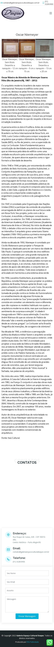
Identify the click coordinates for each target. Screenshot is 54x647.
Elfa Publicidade (33, 642)
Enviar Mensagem (27, 616)
